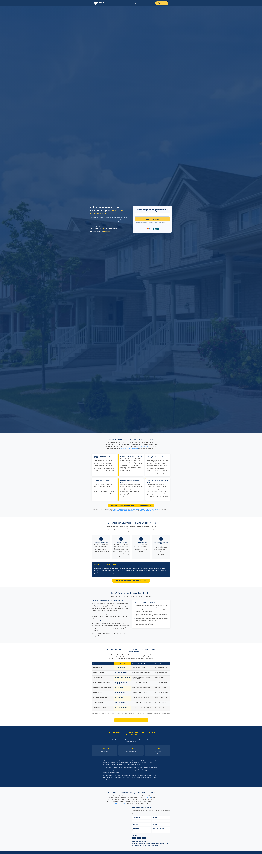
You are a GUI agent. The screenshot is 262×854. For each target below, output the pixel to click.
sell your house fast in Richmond (121, 509)
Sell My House (135, 3)
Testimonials (121, 3)
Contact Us (144, 3)
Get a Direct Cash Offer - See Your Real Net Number (131, 720)
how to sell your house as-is (142, 446)
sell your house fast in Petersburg (120, 510)
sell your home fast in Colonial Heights (153, 509)
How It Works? (112, 3)
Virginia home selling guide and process (132, 529)
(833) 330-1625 (107, 231)
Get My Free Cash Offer (152, 219)
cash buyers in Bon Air (132, 510)
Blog (150, 3)
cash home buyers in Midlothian (137, 509)
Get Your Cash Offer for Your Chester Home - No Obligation (131, 580)
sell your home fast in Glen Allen (147, 510)
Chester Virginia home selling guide (129, 448)
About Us (128, 3)
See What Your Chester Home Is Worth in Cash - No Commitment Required (131, 505)
